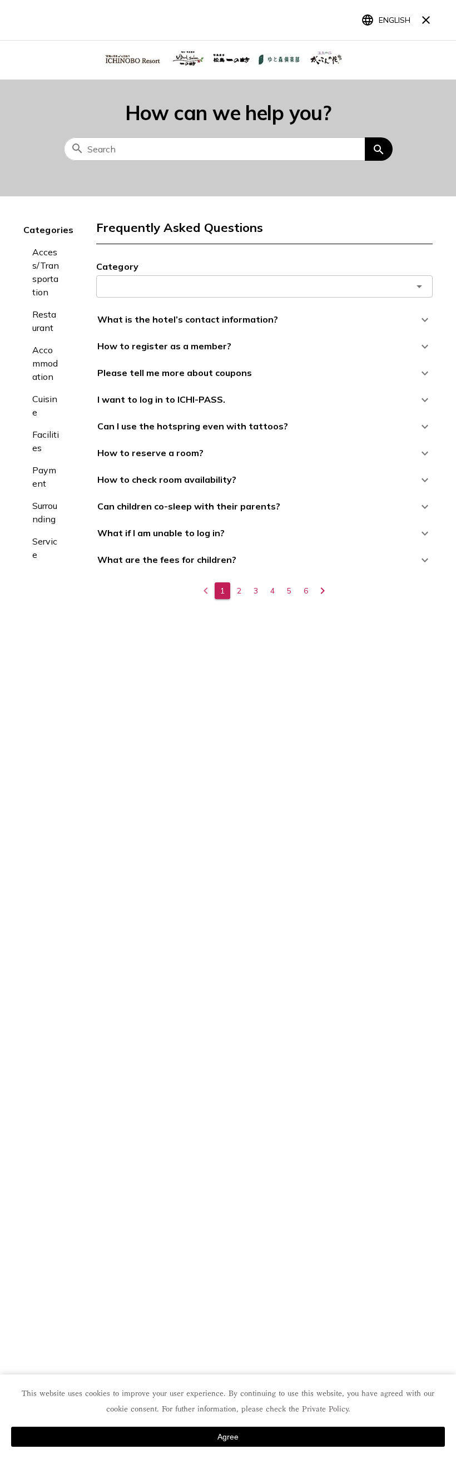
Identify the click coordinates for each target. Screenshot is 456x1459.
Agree (228, 1436)
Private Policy (325, 1409)
